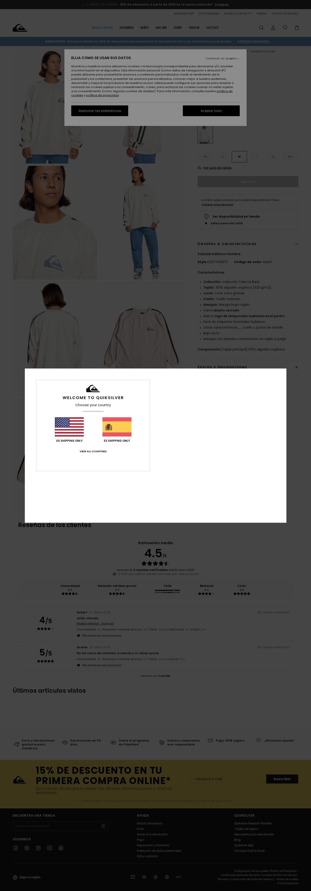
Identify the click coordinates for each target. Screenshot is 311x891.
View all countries (93, 451)
